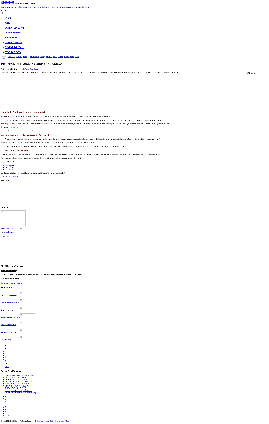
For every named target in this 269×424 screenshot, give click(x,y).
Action (60, 57)
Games (9, 22)
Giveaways (11, 37)
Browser (19, 57)
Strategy (43, 57)
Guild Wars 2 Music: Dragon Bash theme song (20, 393)
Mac (65, 57)
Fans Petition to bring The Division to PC (19, 381)
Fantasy (25, 57)
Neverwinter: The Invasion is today (16, 385)
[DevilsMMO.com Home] (7, 2)
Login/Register (9, 232)
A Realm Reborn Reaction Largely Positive (19, 389)
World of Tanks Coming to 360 (15, 387)
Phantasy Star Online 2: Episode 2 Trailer (18, 391)
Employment (59, 421)
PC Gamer (14, 116)
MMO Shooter (34, 57)
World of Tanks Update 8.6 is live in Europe (19, 376)
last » (7, 367)
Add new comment (11, 176)
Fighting (71, 57)
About (67, 421)
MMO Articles (13, 32)
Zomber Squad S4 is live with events (17, 383)
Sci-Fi (55, 57)
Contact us (40, 421)
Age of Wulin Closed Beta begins (16, 379)
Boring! (7, 169)
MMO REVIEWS (14, 27)
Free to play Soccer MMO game (11, 228)
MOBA (49, 57)
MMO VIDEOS (13, 42)
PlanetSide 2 (34, 69)
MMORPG (11, 57)
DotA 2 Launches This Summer (15, 377)
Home (3, 59)
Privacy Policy (49, 421)
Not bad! (8, 167)
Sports (77, 57)
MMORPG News (14, 47)
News (27, 69)
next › (7, 365)
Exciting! (8, 166)
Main (8, 17)
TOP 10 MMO (13, 52)
